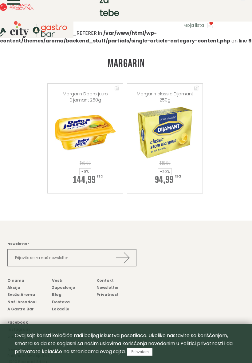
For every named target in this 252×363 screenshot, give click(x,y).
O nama (15, 280)
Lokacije (60, 309)
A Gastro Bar (20, 309)
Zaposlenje (63, 287)
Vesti (57, 280)
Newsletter (107, 287)
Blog (56, 294)
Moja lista (193, 25)
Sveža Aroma (21, 294)
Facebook (17, 322)
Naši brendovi (22, 302)
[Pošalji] (122, 257)
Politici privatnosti (201, 343)
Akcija (13, 287)
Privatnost (107, 294)
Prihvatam (140, 351)
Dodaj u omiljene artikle (117, 88)
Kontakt (105, 280)
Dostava (61, 302)
